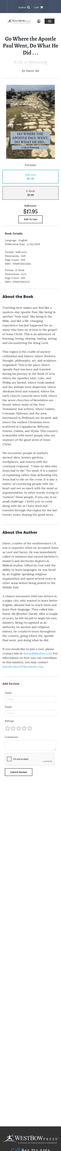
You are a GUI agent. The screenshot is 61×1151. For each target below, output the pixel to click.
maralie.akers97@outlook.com (22, 666)
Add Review (10, 684)
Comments (11, 737)
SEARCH (22, 7)
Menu (49, 21)
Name (8, 692)
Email (8, 706)
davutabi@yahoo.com (37, 653)
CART (37, 7)
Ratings (9, 720)
